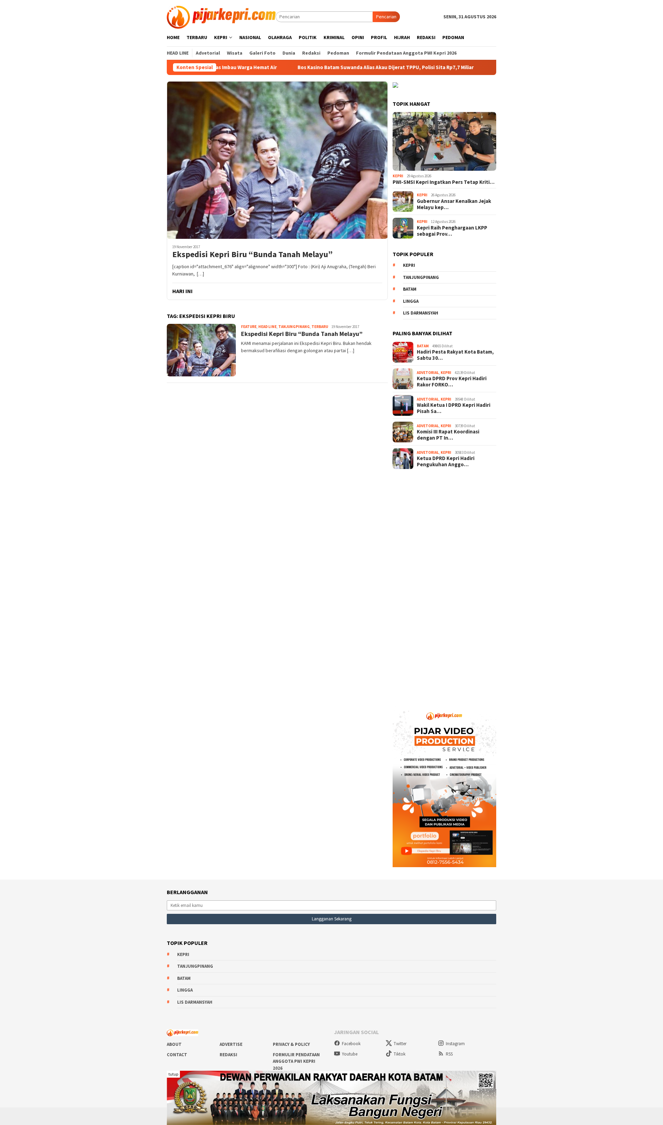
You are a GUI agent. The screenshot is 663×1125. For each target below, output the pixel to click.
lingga (411, 301)
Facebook (351, 1044)
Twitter (400, 1044)
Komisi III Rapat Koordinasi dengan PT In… (448, 435)
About (174, 1044)
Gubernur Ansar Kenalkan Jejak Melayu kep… (454, 204)
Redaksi (228, 1055)
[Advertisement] (444, 585)
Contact (177, 1055)
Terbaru (319, 326)
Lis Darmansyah (420, 313)
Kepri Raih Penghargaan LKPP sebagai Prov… (452, 231)
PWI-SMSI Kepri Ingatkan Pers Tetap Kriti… (443, 182)
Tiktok (399, 1054)
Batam (409, 289)
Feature (249, 326)
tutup (173, 1074)
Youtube (349, 1054)
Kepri (398, 176)
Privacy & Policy (291, 1044)
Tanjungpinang (294, 326)
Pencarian (386, 16)
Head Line (267, 326)
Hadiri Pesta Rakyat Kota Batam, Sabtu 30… (455, 355)
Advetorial (428, 372)
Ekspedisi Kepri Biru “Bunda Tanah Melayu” (252, 255)
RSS (449, 1054)
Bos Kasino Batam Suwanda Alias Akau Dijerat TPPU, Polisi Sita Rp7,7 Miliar (342, 67)
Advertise (231, 1044)
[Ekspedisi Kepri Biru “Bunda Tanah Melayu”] (277, 160)
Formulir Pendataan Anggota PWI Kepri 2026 (296, 1061)
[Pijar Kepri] (221, 16)
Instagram (455, 1044)
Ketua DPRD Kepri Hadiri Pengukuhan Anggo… (445, 461)
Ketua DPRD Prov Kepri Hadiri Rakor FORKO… (452, 381)
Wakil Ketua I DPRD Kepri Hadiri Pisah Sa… (453, 408)
